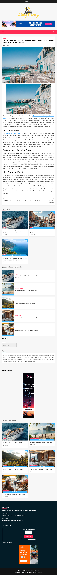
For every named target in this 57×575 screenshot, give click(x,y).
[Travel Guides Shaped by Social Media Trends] (8, 329)
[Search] (53, 32)
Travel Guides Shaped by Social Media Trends (26, 330)
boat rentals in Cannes (12, 355)
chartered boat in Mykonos (21, 355)
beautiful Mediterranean (13, 133)
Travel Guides (17, 328)
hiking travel (5, 357)
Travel (4, 38)
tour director (48, 359)
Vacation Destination (19, 288)
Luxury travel (51, 357)
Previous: (14, 199)
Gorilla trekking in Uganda (49, 355)
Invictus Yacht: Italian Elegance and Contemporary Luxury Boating (19, 510)
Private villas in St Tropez (27, 359)
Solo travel (43, 359)
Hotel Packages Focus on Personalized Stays (26, 317)
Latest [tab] (5, 267)
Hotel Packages (18, 315)
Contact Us (21, 570)
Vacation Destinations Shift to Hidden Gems (26, 290)
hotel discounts (12, 357)
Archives (4, 342)
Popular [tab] (11, 267)
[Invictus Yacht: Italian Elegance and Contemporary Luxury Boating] (15, 220)
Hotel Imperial (19, 357)
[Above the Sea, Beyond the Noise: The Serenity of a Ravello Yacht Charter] (15, 247)
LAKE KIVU (45, 357)
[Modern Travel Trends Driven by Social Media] (42, 220)
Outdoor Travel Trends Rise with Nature (25, 303)
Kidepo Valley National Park (36, 357)
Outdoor (4, 465)
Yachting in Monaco (31, 361)
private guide (19, 359)
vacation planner (24, 361)
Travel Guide (10, 361)
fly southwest (41, 355)
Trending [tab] (19, 267)
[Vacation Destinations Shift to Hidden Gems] (8, 289)
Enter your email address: (28, 529)
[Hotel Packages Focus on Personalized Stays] (8, 316)
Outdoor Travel (13, 359)
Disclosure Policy (29, 570)
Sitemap (37, 570)
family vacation (35, 355)
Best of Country (32, 539)
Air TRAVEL (5, 355)
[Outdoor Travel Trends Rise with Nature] (8, 302)
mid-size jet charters (6, 359)
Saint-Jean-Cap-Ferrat (37, 359)
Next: (42, 200)
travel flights (5, 361)
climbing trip (29, 355)
